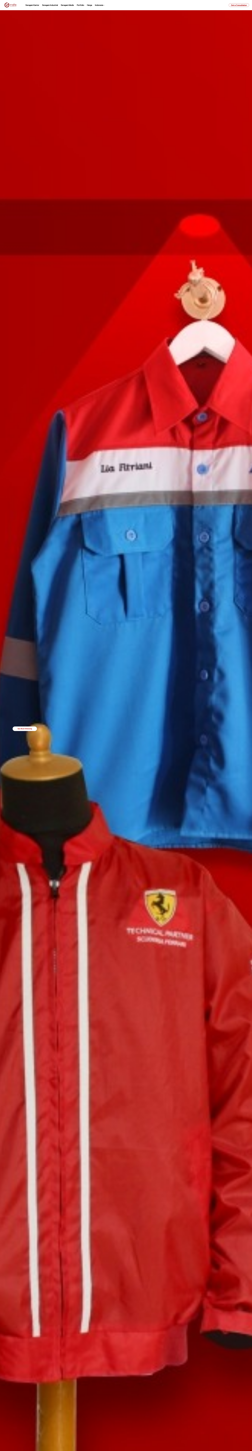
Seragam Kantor (32, 5)
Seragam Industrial (50, 5)
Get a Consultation (239, 5)
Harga (89, 5)
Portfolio (80, 5)
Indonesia (99, 5)
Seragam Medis (67, 5)
